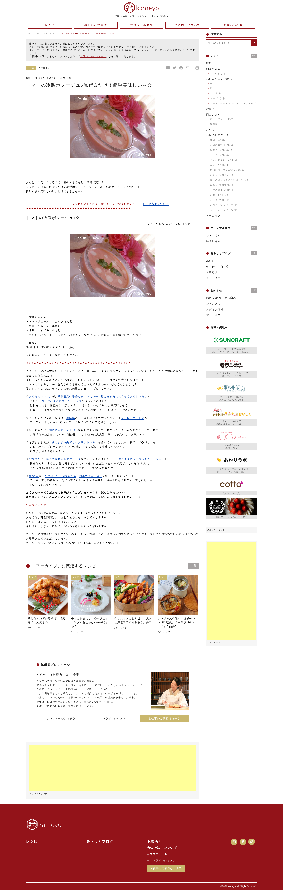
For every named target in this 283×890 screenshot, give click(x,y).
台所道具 (212, 272)
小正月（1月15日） (221, 155)
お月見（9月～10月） (222, 200)
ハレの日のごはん (217, 135)
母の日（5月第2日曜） (223, 185)
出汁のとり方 (218, 73)
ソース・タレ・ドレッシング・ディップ (233, 103)
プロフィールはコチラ (61, 718)
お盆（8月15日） (220, 195)
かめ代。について (162, 848)
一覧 (194, 565)
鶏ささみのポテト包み (63, 430)
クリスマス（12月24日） (224, 210)
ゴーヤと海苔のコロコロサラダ (61, 401)
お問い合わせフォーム (93, 56)
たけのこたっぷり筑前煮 (60, 475)
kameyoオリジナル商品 (221, 297)
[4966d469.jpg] (112, 126)
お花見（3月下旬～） (222, 175)
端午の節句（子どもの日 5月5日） (230, 180)
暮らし (210, 261)
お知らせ (155, 841)
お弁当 (210, 108)
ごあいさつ (213, 303)
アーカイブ (48, 33)
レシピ (37, 33)
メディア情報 (215, 309)
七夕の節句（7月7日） (223, 190)
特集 (209, 63)
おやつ (210, 129)
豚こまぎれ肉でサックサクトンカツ (75, 442)
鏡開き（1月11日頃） (222, 150)
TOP (28, 33)
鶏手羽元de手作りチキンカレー (78, 396)
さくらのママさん (40, 396)
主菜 (212, 83)
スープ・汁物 (218, 98)
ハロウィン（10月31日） (224, 205)
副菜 (212, 88)
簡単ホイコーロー (90, 475)
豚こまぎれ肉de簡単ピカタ (63, 459)
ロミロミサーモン (132, 417)
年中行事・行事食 (217, 266)
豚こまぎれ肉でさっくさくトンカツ (124, 396)
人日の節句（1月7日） (223, 145)
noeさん (34, 475)
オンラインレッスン (113, 718)
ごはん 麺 (215, 93)
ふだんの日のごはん (219, 78)
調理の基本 (213, 69)
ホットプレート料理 (221, 119)
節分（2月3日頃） (220, 165)
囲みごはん (213, 114)
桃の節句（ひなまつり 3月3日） (228, 170)
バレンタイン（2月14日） (225, 160)
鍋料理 (214, 124)
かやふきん (213, 235)
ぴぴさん (34, 459)
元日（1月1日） (219, 140)
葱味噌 (70, 417)
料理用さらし (215, 241)
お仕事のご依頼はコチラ (164, 718)
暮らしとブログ (100, 841)
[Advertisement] (112, 768)
